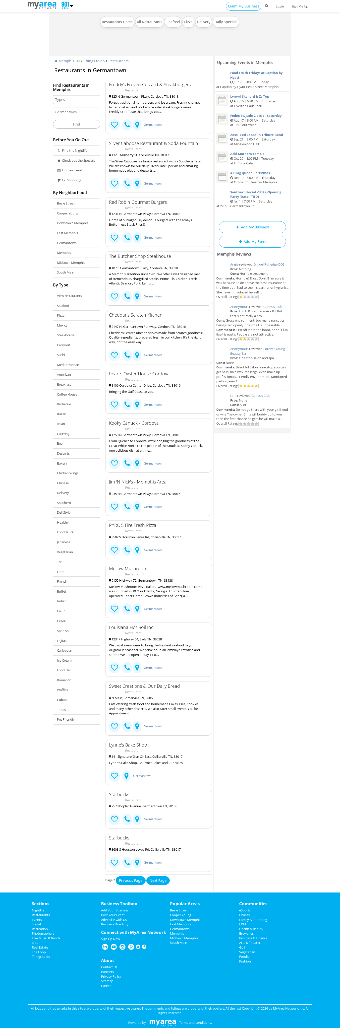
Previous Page (130, 880)
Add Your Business (114, 910)
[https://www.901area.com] (43, 5)
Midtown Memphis (71, 262)
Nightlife (38, 910)
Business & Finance (253, 938)
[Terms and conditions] (163, 1022)
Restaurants (119, 61)
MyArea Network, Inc (288, 1008)
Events (37, 919)
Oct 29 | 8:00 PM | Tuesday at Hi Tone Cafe (252, 158)
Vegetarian (65, 552)
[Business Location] (137, 125)
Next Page (158, 880)
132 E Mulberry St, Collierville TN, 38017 (140, 155)
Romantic (64, 680)
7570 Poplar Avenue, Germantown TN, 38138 (144, 806)
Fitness (244, 915)
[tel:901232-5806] (127, 726)
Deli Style (63, 512)
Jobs (35, 942)
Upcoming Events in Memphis (245, 62)
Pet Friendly (66, 719)
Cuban (62, 699)
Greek (61, 621)
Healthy (63, 522)
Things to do (94, 61)
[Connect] (114, 125)
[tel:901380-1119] (127, 355)
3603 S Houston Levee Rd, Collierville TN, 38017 (146, 849)
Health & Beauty (251, 929)
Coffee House (67, 394)
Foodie (244, 956)
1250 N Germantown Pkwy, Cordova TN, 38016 (145, 435)
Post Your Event (113, 915)
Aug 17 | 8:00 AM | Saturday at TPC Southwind (256, 120)
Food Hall (64, 670)
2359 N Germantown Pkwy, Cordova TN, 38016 (145, 493)
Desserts (63, 453)
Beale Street (66, 203)
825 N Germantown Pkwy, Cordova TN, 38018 (144, 96)
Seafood (173, 21)
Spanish (63, 630)
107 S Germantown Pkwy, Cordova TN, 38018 (144, 268)
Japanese (63, 542)
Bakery (62, 463)
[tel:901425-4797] (127, 404)
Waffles (62, 689)
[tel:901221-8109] (127, 550)
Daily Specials (226, 21)
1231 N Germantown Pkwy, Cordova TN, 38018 (145, 213)
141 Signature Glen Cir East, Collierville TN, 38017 (146, 756)
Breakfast (64, 384)
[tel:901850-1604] (127, 862)
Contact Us (109, 967)
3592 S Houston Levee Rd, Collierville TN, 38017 (146, 537)
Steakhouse (65, 335)
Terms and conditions (195, 1022)
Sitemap (107, 981)
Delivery (203, 21)
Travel (36, 924)
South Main (65, 272)
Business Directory (114, 924)
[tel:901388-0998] (127, 506)
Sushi (61, 354)
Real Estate (40, 947)
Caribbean (64, 650)
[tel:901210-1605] (127, 667)
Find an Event (71, 170)
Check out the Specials (78, 160)
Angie (234, 264)
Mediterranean (68, 364)
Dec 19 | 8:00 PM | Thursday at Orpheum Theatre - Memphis (253, 177)
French (62, 581)
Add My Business (255, 227)
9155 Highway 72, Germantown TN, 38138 (142, 580)
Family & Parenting (253, 919)
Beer (60, 443)
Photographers (43, 933)
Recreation (40, 929)
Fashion (245, 961)
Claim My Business (243, 6)
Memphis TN (68, 61)
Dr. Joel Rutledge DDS (268, 264)
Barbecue (64, 404)
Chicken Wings (67, 473)
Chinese (63, 483)
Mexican (63, 325)
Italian (61, 414)
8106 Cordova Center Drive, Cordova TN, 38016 (145, 385)
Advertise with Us (114, 919)
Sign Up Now (110, 939)
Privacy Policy (111, 976)
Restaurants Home (117, 21)
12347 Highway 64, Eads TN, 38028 (136, 639)
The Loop (39, 952)
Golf (242, 947)
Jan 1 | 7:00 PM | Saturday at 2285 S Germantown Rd (248, 199)
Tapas (61, 709)
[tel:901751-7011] (127, 819)
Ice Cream (64, 660)
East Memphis (67, 233)
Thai (60, 561)
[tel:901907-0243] (127, 609)
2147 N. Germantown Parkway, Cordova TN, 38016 (148, 326)
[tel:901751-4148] (127, 125)
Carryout (63, 345)
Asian (61, 423)
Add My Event (255, 241)
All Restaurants (149, 21)
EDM (242, 924)
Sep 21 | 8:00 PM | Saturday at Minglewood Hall (256, 139)
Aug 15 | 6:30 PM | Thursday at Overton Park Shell (253, 101)
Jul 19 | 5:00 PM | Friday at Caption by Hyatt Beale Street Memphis (249, 79)
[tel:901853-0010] (127, 183)
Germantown (67, 243)
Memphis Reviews (234, 254)
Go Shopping (71, 180)
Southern (64, 502)
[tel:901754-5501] (127, 237)
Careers (106, 985)
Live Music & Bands (46, 938)
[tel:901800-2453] (127, 463)
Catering (63, 433)
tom (233, 395)
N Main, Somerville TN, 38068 (132, 698)
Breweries (246, 933)
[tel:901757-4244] (127, 296)
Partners (107, 971)
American (64, 374)
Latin (60, 571)
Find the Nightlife (74, 150)
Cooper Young (67, 213)
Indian (61, 601)
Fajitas (61, 640)
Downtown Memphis (72, 223)
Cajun (61, 611)
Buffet (61, 591)
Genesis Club (272, 306)
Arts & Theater (249, 942)
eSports (245, 910)
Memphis (64, 252)
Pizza (188, 21)
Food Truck (65, 532)
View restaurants (69, 295)
